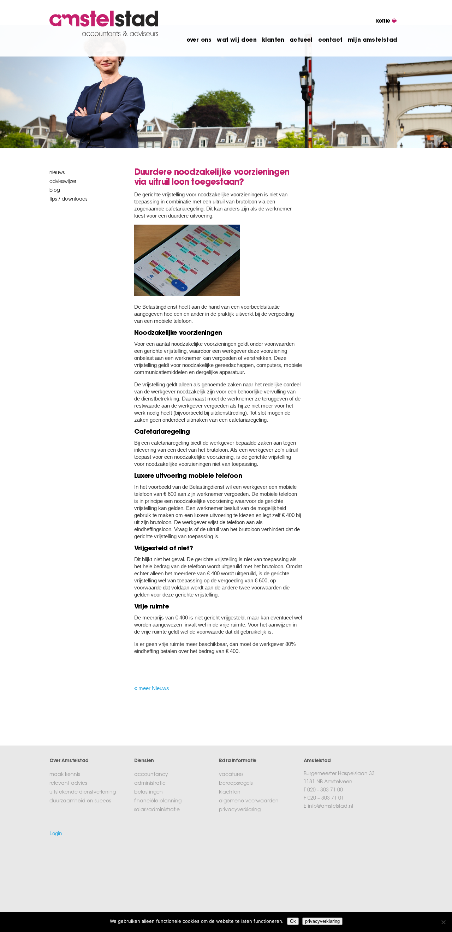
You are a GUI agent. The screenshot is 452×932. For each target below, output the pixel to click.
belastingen (148, 792)
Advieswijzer (62, 181)
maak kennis (64, 774)
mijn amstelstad (372, 40)
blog (54, 190)
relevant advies (68, 783)
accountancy (151, 774)
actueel (301, 40)
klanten (273, 40)
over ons (199, 40)
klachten (229, 792)
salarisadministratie (157, 810)
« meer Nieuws (151, 688)
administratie (150, 783)
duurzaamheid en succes (80, 801)
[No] (443, 922)
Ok (293, 921)
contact (330, 40)
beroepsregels (235, 783)
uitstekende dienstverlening (82, 792)
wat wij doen (236, 40)
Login (55, 833)
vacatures (231, 774)
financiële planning (158, 801)
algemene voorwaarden (249, 801)
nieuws (57, 173)
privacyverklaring (240, 810)
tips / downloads (68, 199)
